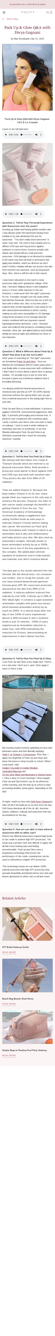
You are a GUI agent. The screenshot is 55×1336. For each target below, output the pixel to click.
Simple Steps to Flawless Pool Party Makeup (24, 1050)
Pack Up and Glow (26, 361)
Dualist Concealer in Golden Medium (20, 768)
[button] (47, 12)
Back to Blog (12, 19)
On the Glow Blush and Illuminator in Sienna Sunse (27, 775)
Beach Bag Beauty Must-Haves (17, 998)
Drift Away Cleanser (40, 801)
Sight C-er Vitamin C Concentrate (19, 754)
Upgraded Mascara (11, 771)
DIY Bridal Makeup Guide (15, 947)
